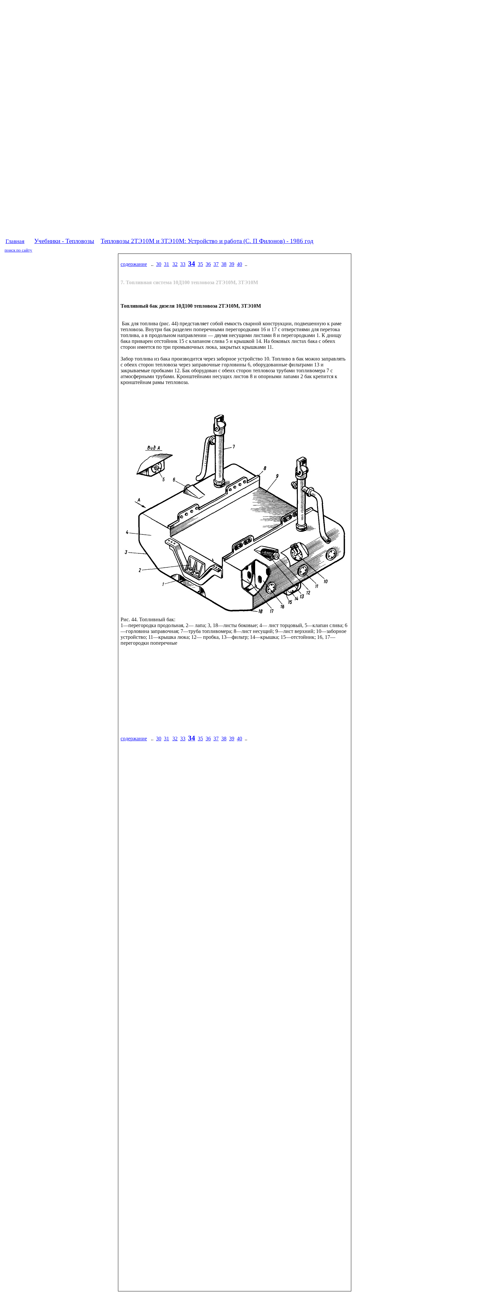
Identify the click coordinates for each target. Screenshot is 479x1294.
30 (158, 264)
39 (231, 264)
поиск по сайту (18, 250)
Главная (15, 241)
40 (239, 264)
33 (182, 264)
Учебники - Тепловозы (64, 241)
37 (216, 264)
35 (200, 264)
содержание (134, 264)
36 (208, 264)
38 (223, 264)
